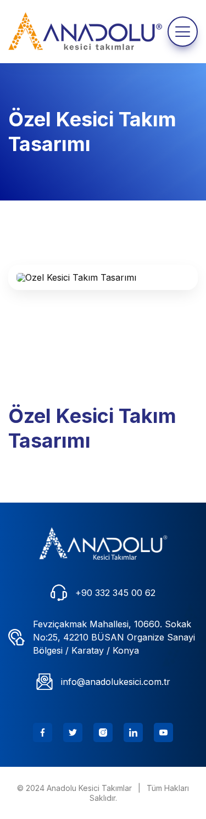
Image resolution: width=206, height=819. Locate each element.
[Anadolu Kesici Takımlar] (103, 543)
